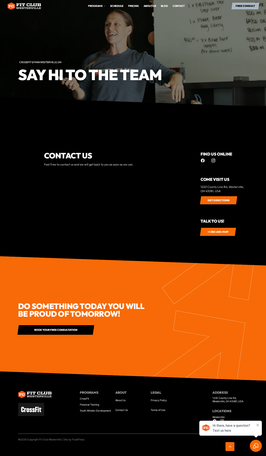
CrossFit (84, 398)
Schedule (116, 5)
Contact (179, 5)
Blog (164, 5)
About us (150, 5)
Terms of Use (158, 410)
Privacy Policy (159, 400)
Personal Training (89, 404)
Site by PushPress (73, 439)
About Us (120, 400)
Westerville (218, 417)
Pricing (133, 5)
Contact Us (121, 410)
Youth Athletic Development (95, 410)
